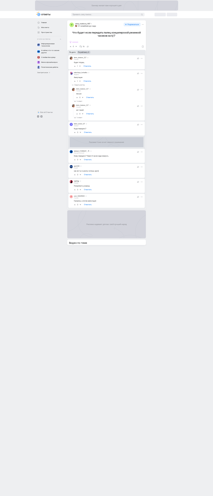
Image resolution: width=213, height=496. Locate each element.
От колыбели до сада (87, 26)
